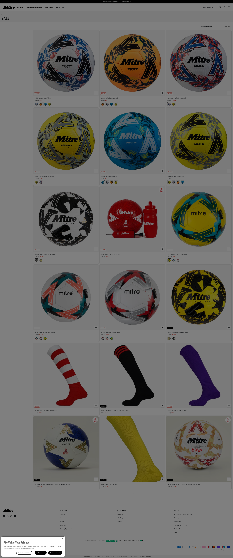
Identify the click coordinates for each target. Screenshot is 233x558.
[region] (33, 546)
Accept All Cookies (55, 552)
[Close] (62, 538)
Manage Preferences (24, 552)
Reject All (40, 552)
